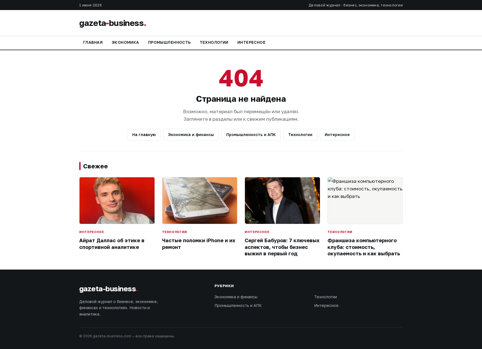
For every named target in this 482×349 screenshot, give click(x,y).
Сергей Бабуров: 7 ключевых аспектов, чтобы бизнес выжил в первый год (282, 246)
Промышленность (169, 42)
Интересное (251, 42)
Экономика (125, 42)
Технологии (214, 42)
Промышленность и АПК (251, 134)
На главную (144, 134)
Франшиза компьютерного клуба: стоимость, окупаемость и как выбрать (363, 246)
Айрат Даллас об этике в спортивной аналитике (111, 243)
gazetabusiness (112, 23)
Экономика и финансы (191, 134)
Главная (93, 42)
